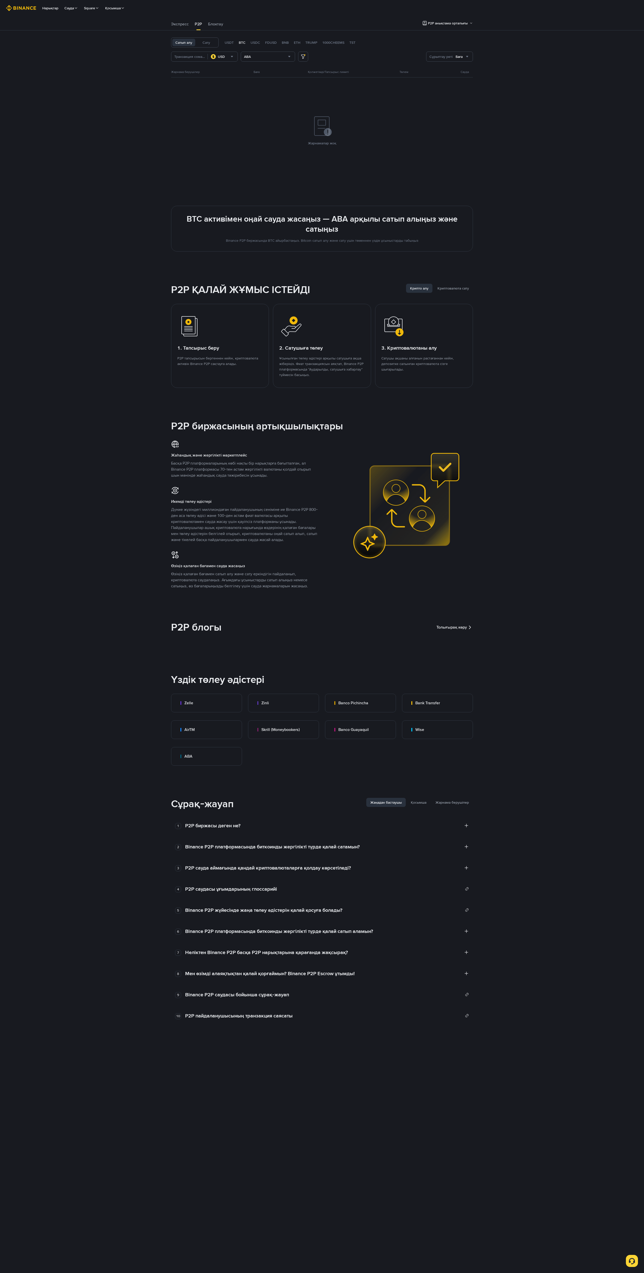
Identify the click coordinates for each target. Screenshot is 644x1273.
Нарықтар (50, 8)
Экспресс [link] (180, 24)
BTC (242, 42)
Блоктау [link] (215, 24)
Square (89, 8)
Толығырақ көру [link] (451, 627)
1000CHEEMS (333, 42)
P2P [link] (198, 24)
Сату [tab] (206, 42)
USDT (229, 42)
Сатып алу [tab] (183, 42)
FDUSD (271, 42)
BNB (285, 42)
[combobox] (222, 56)
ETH (297, 42)
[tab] (180, 24)
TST (352, 42)
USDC (255, 42)
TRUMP (311, 42)
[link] (206, 703)
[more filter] (303, 57)
